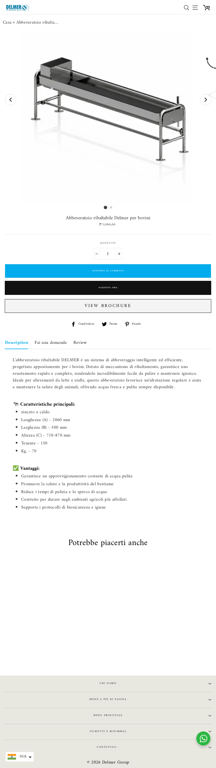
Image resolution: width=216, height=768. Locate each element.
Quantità (108, 243)
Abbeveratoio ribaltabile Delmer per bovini (37, 22)
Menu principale (108, 715)
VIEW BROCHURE (108, 306)
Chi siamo (108, 683)
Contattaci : (108, 747)
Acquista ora (108, 287)
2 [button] (111, 207)
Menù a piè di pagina (107, 699)
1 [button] (105, 207)
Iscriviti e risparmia (108, 731)
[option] (108, 117)
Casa (7, 22)
